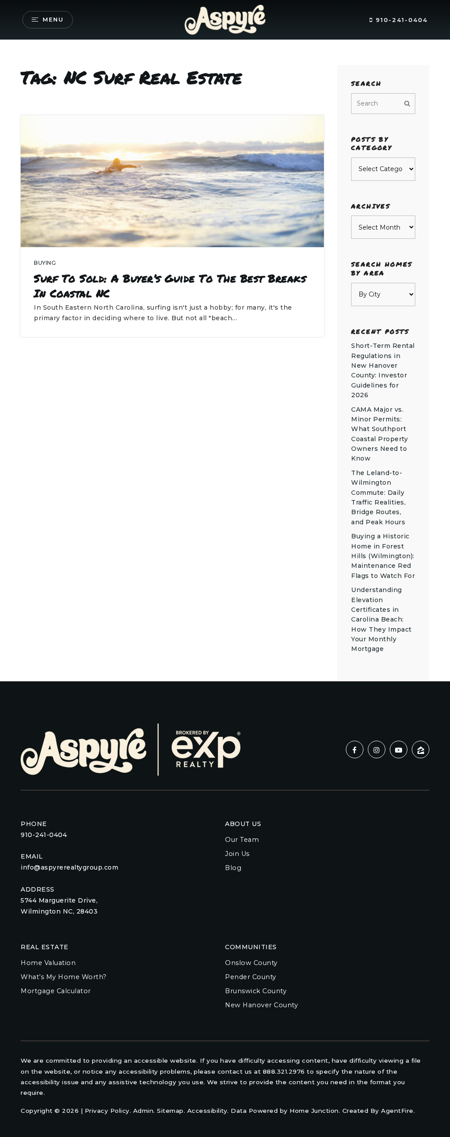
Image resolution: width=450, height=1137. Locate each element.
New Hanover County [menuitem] (261, 1005)
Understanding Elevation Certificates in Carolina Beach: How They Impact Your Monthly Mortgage (381, 619)
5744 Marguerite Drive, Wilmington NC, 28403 (59, 905)
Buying (45, 263)
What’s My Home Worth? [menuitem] (64, 977)
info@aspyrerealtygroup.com (69, 867)
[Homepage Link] (225, 19)
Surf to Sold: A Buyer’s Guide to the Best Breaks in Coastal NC (170, 286)
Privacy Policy (107, 1110)
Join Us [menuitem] (237, 854)
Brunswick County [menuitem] (256, 991)
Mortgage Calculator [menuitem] (56, 991)
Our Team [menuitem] (242, 840)
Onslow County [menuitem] (251, 963)
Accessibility (207, 1110)
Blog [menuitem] (233, 868)
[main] (225, 340)
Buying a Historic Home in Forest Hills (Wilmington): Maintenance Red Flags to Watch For (383, 556)
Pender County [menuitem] (250, 977)
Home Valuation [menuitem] (48, 963)
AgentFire (397, 1110)
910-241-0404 (400, 19)
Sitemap (170, 1110)
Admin (143, 1110)
